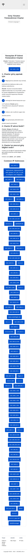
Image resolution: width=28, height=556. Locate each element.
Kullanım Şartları (4, 541)
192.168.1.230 (14, 390)
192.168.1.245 (14, 395)
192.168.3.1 (20, 199)
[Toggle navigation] (24, 5)
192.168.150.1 (14, 356)
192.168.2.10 (14, 420)
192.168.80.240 (14, 494)
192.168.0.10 (14, 292)
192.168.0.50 (14, 336)
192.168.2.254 (14, 366)
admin (21, 508)
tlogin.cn (20, 376)
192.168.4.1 (14, 464)
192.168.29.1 (14, 449)
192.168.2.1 (14, 184)
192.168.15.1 (14, 253)
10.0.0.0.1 (9, 223)
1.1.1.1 (19, 381)
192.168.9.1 (14, 327)
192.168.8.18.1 (14, 302)
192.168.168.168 (14, 258)
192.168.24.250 (14, 435)
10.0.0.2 (20, 263)
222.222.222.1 (10, 508)
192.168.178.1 (14, 243)
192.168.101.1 (19, 386)
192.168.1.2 (20, 179)
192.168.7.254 (14, 489)
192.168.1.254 (14, 69)
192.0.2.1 (8, 386)
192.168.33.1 (14, 454)
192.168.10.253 (14, 341)
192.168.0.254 (14, 189)
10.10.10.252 (9, 332)
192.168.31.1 (14, 233)
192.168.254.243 (14, 444)
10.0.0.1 (14, 513)
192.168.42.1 (14, 469)
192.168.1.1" (14, 214)
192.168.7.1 (14, 484)
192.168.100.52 (14, 312)
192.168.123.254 (14, 219)
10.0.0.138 (10, 381)
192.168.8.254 (14, 498)
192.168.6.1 (20, 307)
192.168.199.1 (14, 415)
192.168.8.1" (9, 248)
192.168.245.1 (14, 371)
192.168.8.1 (9, 199)
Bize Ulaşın (13, 540)
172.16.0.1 (20, 332)
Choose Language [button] (13, 22)
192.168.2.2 (10, 430)
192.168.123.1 (14, 346)
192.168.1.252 (14, 405)
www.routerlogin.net (14, 317)
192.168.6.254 (18, 322)
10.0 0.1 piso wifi (14, 518)
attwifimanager (14, 523)
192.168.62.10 (14, 479)
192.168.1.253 (10, 287)
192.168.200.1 (14, 278)
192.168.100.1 (14, 204)
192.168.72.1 (10, 376)
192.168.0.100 (14, 282)
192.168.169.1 (14, 361)
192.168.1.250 (14, 400)
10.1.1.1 (8, 322)
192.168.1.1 (14, 165)
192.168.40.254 (14, 459)
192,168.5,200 (14, 474)
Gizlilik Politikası (4, 544)
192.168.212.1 (14, 425)
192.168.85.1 (14, 503)
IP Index (21, 540)
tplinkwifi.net (19, 223)
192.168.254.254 (14, 228)
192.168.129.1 (14, 410)
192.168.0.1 (9, 179)
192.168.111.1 (14, 268)
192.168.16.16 (14, 238)
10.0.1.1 (20, 287)
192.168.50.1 (10, 263)
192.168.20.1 (14, 273)
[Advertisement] (14, 39)
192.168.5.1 (9, 307)
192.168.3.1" (14, 351)
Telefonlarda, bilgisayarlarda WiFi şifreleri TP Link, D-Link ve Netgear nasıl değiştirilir (14, 172)
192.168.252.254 (14, 440)
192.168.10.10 (14, 209)
